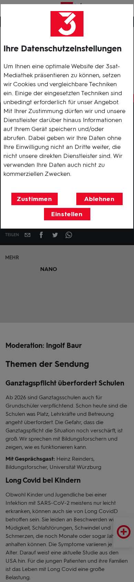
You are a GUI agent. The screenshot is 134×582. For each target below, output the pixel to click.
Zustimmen (34, 199)
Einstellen (67, 214)
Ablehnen (99, 199)
